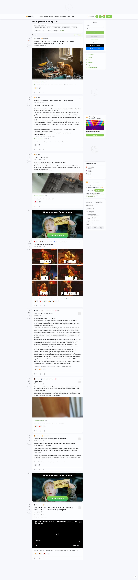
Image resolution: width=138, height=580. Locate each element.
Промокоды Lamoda (90, 210)
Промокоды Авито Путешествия (92, 220)
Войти (109, 16)
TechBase (38, 38)
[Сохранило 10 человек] (40, 558)
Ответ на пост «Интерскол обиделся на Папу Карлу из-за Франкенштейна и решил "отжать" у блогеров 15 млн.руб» (53, 510)
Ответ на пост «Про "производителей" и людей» (50, 439)
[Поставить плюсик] (29, 38)
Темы (73, 16)
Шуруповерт (38, 382)
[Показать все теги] (76, 85)
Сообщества (63, 16)
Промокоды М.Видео (90, 211)
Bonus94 (38, 379)
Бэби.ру (87, 224)
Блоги (68, 16)
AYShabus (38, 310)
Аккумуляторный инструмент (44, 244)
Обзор (49, 461)
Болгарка (38, 84)
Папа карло (42, 550)
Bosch (56, 84)
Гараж (49, 84)
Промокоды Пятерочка (90, 212)
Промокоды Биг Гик (90, 208)
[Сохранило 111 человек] (40, 305)
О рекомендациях (98, 202)
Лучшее (46, 16)
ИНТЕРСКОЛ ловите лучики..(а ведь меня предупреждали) (54, 100)
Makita (52, 84)
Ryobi (62, 298)
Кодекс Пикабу (89, 202)
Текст (70, 366)
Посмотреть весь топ (90, 176)
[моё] (35, 141)
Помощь (87, 201)
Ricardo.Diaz (38, 504)
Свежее (51, 16)
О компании (97, 203)
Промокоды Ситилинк (90, 218)
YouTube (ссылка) (59, 550)
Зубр (67, 84)
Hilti (59, 298)
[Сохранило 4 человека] (39, 92)
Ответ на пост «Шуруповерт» (43, 313)
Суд (35, 461)
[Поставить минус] (29, 43)
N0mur (37, 241)
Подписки (56, 16)
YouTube (38, 461)
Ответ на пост (65, 366)
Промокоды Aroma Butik (91, 214)
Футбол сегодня (89, 222)
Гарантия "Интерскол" (41, 157)
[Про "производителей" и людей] (68, 439)
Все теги (62, 30)
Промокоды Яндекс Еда (91, 217)
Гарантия (45, 198)
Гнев (57, 141)
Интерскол (71, 84)
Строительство (47, 298)
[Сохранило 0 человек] (40, 149)
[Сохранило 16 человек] (40, 374)
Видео (60, 141)
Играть (95, 135)
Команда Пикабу (89, 203)
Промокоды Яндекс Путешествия (93, 215)
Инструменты (44, 84)
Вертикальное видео (66, 141)
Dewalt (60, 84)
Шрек (71, 298)
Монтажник (52, 141)
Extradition (38, 435)
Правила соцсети (98, 201)
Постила (87, 221)
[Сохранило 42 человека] (40, 431)
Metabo (63, 84)
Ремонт (74, 298)
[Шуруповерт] (55, 313)
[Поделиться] (43, 92)
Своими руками (51, 366)
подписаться (99, 190)
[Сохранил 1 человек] (39, 206)
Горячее (41, 16)
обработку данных (95, 194)
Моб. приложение (89, 205)
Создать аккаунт (94, 36)
